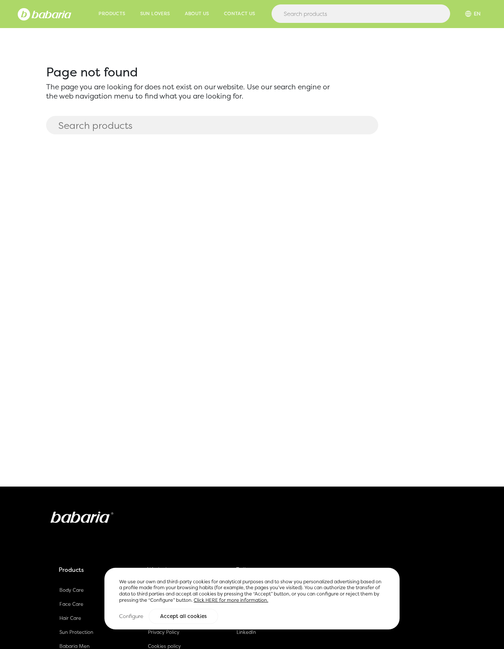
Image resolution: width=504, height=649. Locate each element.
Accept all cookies (183, 616)
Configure (131, 615)
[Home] (44, 14)
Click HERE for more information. (231, 600)
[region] (252, 598)
